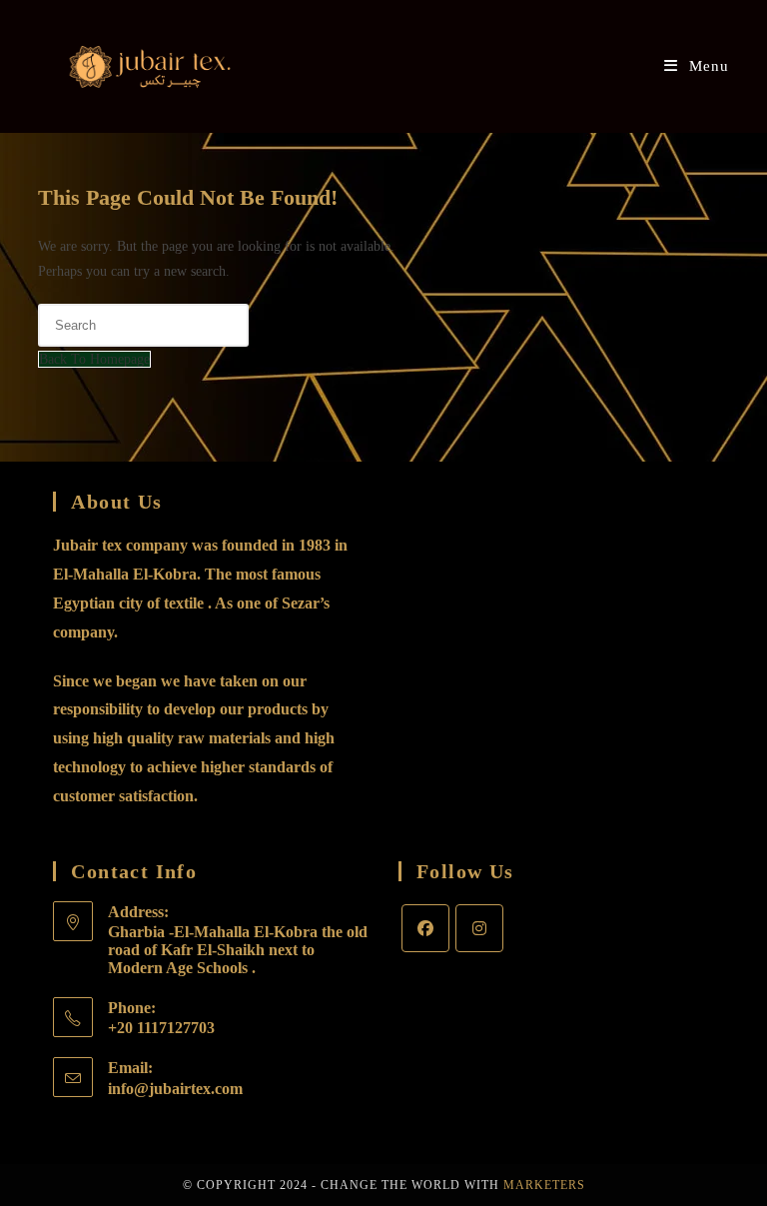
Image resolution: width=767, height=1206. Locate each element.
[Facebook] (425, 928)
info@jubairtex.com (175, 1088)
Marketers (544, 1185)
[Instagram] (479, 928)
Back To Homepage (94, 359)
